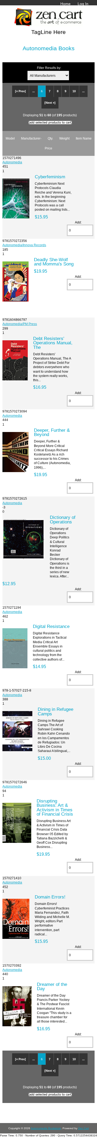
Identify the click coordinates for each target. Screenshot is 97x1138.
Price (48, 148)
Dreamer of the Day (52, 986)
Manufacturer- (31, 138)
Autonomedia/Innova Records (24, 245)
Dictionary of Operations (62, 519)
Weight (64, 138)
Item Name (84, 138)
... (33, 91)
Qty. (50, 138)
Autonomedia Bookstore (46, 1128)
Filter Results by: (49, 68)
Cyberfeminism (50, 176)
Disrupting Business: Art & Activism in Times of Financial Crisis (55, 807)
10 (74, 91)
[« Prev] (20, 91)
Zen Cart (83, 1128)
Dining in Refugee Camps (55, 711)
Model (10, 138)
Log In (83, 4)
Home (65, 4)
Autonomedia (12, 162)
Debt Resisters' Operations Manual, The (52, 343)
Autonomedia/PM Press (19, 324)
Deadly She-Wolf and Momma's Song (54, 262)
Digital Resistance (51, 626)
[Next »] (50, 102)
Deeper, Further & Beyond (52, 432)
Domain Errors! (50, 897)
